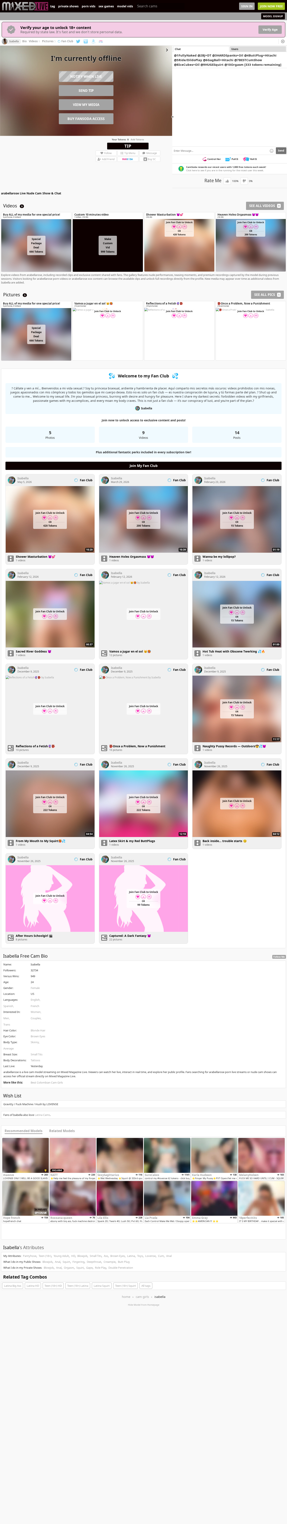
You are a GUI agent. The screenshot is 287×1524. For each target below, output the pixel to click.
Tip (127, 146)
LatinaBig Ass (12, 1286)
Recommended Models (23, 1131)
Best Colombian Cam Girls (47, 1082)
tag (52, 6)
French (35, 1006)
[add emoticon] (272, 151)
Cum (161, 1256)
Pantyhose (29, 1256)
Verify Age (270, 30)
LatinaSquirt (102, 1286)
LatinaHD (33, 1286)
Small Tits (36, 1054)
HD (73, 1256)
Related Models (62, 1131)
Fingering (78, 1262)
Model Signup (273, 16)
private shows (68, 6)
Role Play (100, 1268)
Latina (131, 1256)
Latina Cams (42, 1115)
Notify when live (86, 76)
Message (151, 153)
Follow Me (279, 956)
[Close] (283, 41)
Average (8, 1048)
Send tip (86, 90)
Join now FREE (271, 6)
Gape (89, 1268)
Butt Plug (124, 1262)
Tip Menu (129, 153)
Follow (108, 153)
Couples (36, 1018)
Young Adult (61, 1256)
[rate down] (244, 181)
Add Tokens (137, 139)
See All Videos (264, 205)
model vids (125, 6)
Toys (140, 1256)
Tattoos (35, 1060)
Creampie (110, 1262)
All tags (145, 1286)
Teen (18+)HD (53, 1286)
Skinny (35, 1042)
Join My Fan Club (144, 465)
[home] (25, 6)
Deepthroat (94, 1262)
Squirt (66, 1262)
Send (281, 150)
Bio (24, 41)
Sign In (247, 6)
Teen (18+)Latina (77, 1286)
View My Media (86, 104)
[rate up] (227, 181)
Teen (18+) (45, 1256)
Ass (106, 1256)
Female (35, 988)
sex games (106, 6)
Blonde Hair (38, 1030)
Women (36, 1012)
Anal (169, 1256)
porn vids (88, 6)
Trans (6, 1024)
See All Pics (267, 294)
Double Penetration (120, 1268)
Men (6, 1018)
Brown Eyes (38, 1036)
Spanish (8, 1006)
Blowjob (82, 1256)
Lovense (150, 1256)
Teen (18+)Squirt (125, 1286)
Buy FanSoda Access (86, 118)
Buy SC (152, 159)
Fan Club (67, 41)
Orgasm (69, 1268)
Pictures (49, 41)
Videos (34, 41)
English (35, 1000)
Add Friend (108, 159)
